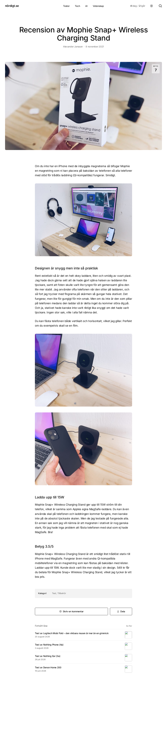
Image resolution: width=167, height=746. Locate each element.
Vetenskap (98, 6)
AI (86, 6)
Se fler (129, 626)
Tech (77, 6)
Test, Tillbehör (59, 593)
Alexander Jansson (73, 46)
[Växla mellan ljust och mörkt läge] (151, 5)
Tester (66, 6)
